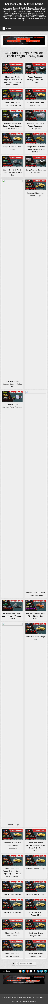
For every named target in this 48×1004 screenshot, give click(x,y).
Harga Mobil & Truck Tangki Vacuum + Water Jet (12, 172)
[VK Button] (30, 971)
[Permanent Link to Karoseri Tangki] (12, 722)
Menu (8, 28)
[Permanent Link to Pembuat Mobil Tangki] (35, 886)
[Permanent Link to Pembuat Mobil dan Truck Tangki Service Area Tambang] (12, 115)
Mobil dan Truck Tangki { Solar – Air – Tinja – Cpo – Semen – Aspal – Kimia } (12, 81)
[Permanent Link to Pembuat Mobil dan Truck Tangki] (35, 94)
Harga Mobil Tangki (12, 912)
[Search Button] (45, 971)
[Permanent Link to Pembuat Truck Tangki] (35, 860)
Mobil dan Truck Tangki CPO (36, 913)
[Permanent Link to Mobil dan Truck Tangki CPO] (35, 904)
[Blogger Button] (20, 971)
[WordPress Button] (23, 971)
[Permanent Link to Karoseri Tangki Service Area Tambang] (12, 396)
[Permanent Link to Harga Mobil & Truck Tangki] (12, 138)
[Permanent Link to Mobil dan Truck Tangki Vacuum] (12, 945)
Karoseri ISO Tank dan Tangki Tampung (35, 594)
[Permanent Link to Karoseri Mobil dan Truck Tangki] (35, 185)
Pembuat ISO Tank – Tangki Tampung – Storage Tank (35, 126)
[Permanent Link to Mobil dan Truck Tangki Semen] (12, 924)
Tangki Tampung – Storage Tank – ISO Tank (35, 80)
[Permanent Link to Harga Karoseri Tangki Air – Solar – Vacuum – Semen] (12, 605)
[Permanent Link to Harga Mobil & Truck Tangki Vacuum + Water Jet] (12, 161)
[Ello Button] (34, 971)
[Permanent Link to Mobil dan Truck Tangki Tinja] (35, 945)
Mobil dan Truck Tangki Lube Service (12, 104)
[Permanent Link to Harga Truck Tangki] (12, 886)
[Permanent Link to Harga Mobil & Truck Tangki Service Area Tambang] (35, 138)
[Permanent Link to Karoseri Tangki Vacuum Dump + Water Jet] (12, 279)
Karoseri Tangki (12, 824)
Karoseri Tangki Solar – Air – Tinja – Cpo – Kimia (35, 616)
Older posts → (27, 963)
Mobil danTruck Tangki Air (36, 638)
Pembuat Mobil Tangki (35, 894)
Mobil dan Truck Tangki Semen (12, 934)
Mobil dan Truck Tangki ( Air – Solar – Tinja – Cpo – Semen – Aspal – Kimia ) (12, 872)
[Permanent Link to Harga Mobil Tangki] (12, 904)
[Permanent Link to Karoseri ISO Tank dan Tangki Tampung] (35, 490)
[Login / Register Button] (41, 971)
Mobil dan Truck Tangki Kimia (36, 934)
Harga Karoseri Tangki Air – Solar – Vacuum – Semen (12, 616)
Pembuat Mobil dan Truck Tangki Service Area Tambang (12, 126)
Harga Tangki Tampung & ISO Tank (36, 171)
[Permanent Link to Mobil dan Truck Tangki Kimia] (35, 924)
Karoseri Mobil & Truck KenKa (24, 4)
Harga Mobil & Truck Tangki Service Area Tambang (36, 149)
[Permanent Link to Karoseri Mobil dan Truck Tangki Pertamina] (12, 834)
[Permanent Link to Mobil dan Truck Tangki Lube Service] (12, 94)
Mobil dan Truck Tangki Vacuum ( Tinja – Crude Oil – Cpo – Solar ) (35, 846)
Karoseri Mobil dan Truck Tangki (35, 194)
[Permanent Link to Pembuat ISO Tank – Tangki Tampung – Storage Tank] (35, 115)
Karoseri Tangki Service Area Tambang (12, 406)
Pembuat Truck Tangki (35, 868)
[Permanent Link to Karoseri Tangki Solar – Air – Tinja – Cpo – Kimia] (35, 605)
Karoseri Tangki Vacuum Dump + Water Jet (12, 384)
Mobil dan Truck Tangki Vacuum (12, 955)
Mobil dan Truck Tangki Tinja (36, 955)
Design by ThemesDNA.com (24, 1001)
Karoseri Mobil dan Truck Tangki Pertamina (12, 845)
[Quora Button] (27, 971)
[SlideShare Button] (38, 971)
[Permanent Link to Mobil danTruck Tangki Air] (35, 628)
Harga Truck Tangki (12, 894)
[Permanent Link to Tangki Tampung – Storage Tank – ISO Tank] (35, 68)
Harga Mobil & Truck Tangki (12, 148)
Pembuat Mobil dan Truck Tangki (35, 104)
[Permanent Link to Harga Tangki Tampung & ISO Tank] (35, 161)
